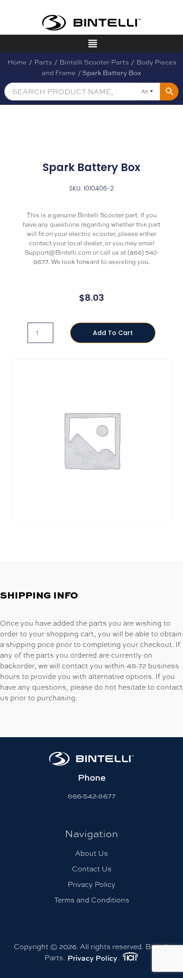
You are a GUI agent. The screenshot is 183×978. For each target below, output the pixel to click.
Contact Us (91, 869)
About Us (91, 853)
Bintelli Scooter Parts (94, 62)
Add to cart (113, 332)
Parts (43, 62)
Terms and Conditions (91, 900)
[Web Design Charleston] (130, 958)
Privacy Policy (91, 884)
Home (17, 62)
